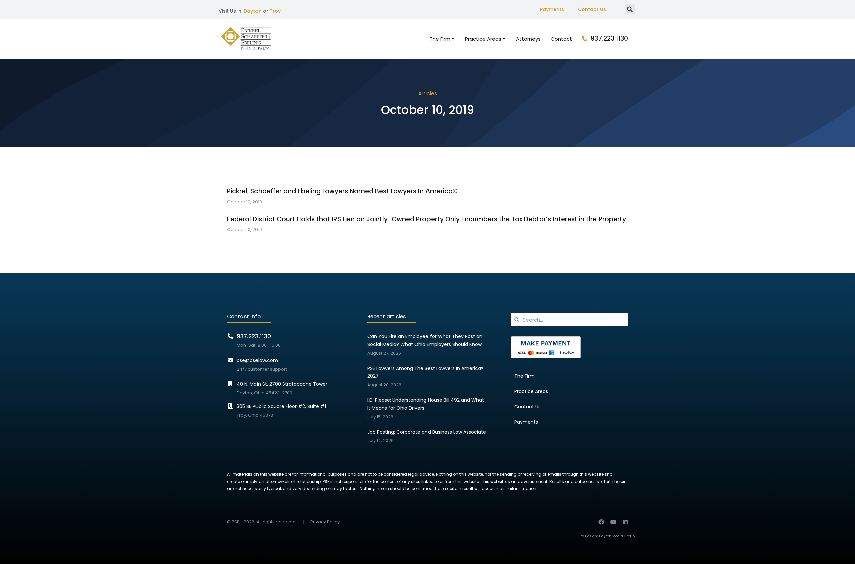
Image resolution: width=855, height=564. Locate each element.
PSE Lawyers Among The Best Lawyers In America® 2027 (425, 372)
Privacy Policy (325, 522)
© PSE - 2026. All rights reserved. (262, 522)
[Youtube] (613, 522)
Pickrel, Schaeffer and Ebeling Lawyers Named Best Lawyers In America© (342, 191)
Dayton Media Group (617, 536)
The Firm (524, 376)
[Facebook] (601, 522)
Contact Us (592, 9)
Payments (552, 9)
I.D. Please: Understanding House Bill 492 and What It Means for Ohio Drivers (425, 404)
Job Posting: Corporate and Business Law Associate (426, 432)
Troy (275, 11)
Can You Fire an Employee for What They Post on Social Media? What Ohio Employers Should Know (424, 340)
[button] (630, 9)
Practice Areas (531, 391)
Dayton (253, 11)
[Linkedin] (625, 522)
